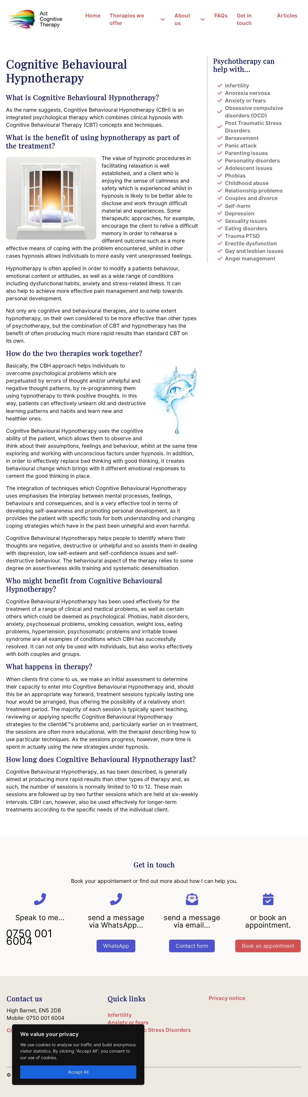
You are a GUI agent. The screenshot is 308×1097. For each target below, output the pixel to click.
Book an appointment (268, 946)
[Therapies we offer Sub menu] (164, 19)
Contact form (192, 946)
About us (182, 19)
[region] (78, 1054)
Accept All (78, 1071)
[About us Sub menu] (204, 19)
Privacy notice (227, 998)
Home (92, 15)
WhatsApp (116, 946)
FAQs (221, 15)
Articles (287, 15)
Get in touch (244, 19)
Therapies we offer (126, 19)
